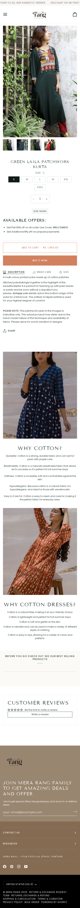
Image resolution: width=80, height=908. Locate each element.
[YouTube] (26, 866)
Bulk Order (32, 902)
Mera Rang (13, 892)
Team (6, 895)
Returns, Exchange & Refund (30, 895)
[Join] (74, 812)
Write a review (40, 714)
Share (11, 330)
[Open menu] (8, 14)
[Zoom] (10, 130)
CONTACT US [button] (11, 832)
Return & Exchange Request (48, 892)
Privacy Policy (13, 902)
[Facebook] (4, 866)
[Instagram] (18, 866)
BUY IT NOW (40, 260)
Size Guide (39, 211)
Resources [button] (10, 843)
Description (16, 272)
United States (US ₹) (19, 884)
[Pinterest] (11, 866)
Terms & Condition (50, 898)
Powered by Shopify (54, 902)
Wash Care (44, 272)
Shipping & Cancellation (19, 898)
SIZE (66, 272)
